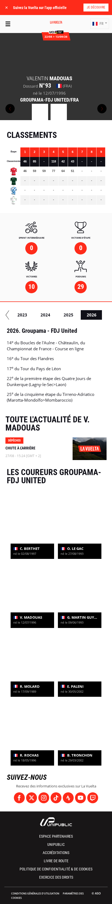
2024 (45, 315)
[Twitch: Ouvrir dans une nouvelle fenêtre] (92, 797)
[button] (99, 24)
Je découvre (96, 7)
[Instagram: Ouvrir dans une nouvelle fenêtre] (43, 797)
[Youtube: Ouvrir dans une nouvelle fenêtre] (80, 797)
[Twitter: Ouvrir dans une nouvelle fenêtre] (31, 797)
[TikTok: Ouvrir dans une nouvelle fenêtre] (56, 797)
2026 (92, 315)
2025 (68, 315)
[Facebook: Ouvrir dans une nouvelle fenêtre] (19, 797)
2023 (22, 315)
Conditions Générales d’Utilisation (35, 893)
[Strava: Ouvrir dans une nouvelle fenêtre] (68, 797)
